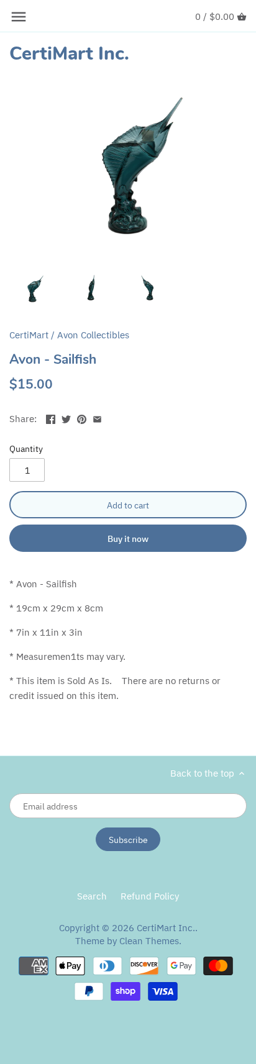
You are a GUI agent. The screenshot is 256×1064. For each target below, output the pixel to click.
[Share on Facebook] (50, 417)
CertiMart (28, 335)
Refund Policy (150, 896)
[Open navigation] (18, 16)
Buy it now (128, 538)
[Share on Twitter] (66, 417)
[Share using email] (97, 417)
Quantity (26, 449)
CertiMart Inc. (69, 54)
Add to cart (128, 505)
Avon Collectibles (93, 335)
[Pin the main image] (81, 417)
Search (92, 896)
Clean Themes (149, 941)
